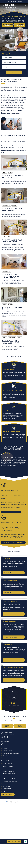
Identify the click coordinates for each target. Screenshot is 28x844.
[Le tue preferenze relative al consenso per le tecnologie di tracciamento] (25, 841)
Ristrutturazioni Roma (6, 760)
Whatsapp (19, 725)
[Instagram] (4, 737)
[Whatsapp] (16, 725)
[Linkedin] (7, 737)
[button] (25, 6)
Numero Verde (7, 725)
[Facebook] (2, 737)
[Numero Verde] (3, 725)
